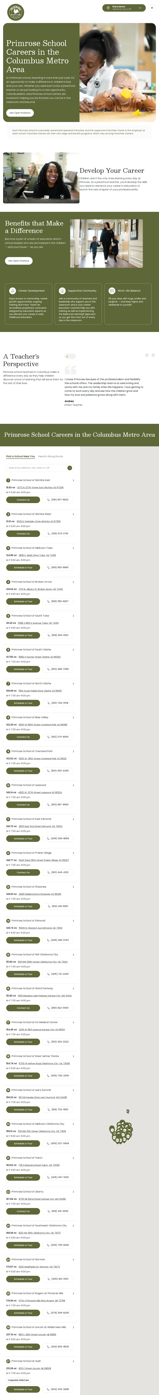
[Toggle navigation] (152, 8)
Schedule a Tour (23, 567)
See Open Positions (20, 112)
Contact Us (23, 499)
